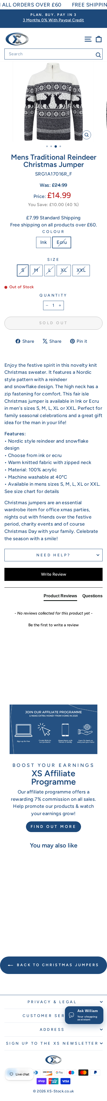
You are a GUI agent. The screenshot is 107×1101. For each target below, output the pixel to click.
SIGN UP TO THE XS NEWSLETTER (52, 1043)
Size (53, 259)
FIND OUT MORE (54, 826)
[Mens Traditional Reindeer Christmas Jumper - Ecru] (26, 925)
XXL (81, 270)
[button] (53, 624)
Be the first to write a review (53, 625)
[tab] (60, 597)
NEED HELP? (53, 555)
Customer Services (52, 1015)
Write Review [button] (53, 574)
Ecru (62, 242)
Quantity (53, 295)
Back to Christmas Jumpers (57, 965)
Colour (53, 231)
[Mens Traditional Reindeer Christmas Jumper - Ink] (20, 925)
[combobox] (53, 54)
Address (52, 1029)
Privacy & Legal (52, 1002)
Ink (43, 242)
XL (64, 270)
